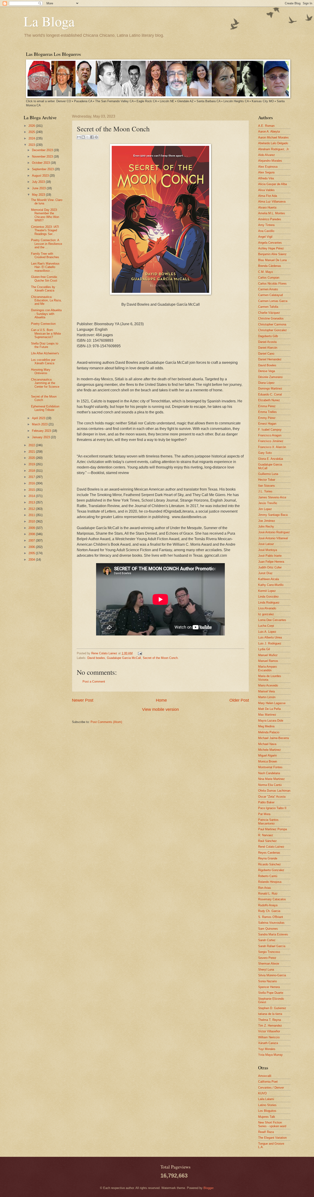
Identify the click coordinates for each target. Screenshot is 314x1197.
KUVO (262, 1093)
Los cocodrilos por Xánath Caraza (43, 361)
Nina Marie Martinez (271, 779)
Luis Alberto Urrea (270, 637)
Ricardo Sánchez (269, 864)
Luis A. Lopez (267, 631)
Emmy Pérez (267, 418)
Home (161, 700)
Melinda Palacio (268, 732)
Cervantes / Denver (271, 1087)
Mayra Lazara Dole (270, 720)
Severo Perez (267, 958)
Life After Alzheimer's (45, 353)
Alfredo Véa (266, 178)
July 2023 (39, 182)
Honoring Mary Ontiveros (40, 371)
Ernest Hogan (267, 423)
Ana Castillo (266, 231)
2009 (32, 528)
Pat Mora (264, 814)
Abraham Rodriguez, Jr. (273, 149)
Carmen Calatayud (270, 295)
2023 (32, 145)
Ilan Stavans (266, 485)
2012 (32, 509)
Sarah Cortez (267, 940)
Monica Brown (267, 761)
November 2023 (43, 156)
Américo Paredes (269, 219)
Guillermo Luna (268, 474)
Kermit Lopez (267, 591)
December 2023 (43, 150)
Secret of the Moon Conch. (161, 658)
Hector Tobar (266, 479)
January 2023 (41, 437)
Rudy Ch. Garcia (269, 911)
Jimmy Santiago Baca (273, 515)
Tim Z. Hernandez (270, 1025)
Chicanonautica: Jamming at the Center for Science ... (45, 385)
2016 (32, 483)
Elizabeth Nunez (269, 400)
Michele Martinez (269, 749)
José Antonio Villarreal (273, 538)
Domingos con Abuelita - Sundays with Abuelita (46, 313)
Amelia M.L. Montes (271, 213)
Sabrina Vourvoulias (271, 922)
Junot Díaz (265, 573)
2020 (32, 458)
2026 (32, 125)
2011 (32, 515)
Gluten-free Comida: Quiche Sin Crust (44, 278)
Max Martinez (267, 714)
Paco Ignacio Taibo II (272, 808)
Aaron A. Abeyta (269, 131)
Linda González (268, 596)
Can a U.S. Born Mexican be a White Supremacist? (46, 333)
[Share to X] (87, 137)
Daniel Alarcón (267, 347)
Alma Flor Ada (267, 196)
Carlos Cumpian (268, 277)
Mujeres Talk (266, 1116)
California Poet (268, 1081)
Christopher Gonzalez (272, 330)
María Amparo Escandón (267, 668)
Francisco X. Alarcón (272, 447)
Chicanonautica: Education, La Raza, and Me (46, 300)
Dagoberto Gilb (268, 336)
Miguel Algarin (267, 755)
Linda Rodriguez (269, 602)
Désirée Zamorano (270, 377)
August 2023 (41, 175)
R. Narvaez (265, 835)
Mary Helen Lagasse (271, 703)
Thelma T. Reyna (269, 1020)
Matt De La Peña (269, 709)
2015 (32, 489)
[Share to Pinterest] (96, 137)
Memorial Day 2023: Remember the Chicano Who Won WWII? (45, 215)
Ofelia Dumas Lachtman (274, 790)
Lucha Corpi (266, 625)
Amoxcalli (264, 1076)
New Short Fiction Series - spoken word (272, 1124)
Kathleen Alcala (268, 579)
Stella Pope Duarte (270, 992)
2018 (32, 470)
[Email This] (79, 137)
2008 (32, 534)
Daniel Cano (266, 353)
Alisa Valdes (266, 190)
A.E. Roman (266, 125)
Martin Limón (266, 697)
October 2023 (41, 162)
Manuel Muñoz (268, 655)
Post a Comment (94, 681)
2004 (32, 559)
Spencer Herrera (269, 987)
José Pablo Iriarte (270, 555)
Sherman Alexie (268, 963)
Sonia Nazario (267, 981)
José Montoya (267, 550)
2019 (32, 464)
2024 (32, 138)
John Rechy (266, 526)
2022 (32, 445)
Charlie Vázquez (269, 312)
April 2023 (39, 418)
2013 (32, 502)
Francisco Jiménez (270, 441)
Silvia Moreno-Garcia (272, 975)
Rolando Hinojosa (269, 882)
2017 (32, 477)
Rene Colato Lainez (104, 653)
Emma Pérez (267, 406)
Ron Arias (264, 887)
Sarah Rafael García (271, 946)
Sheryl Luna (266, 969)
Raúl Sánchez (267, 841)
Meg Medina (266, 726)
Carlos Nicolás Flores (272, 283)
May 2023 (39, 194)
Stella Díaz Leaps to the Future (44, 345)
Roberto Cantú (267, 876)
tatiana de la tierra (270, 1014)
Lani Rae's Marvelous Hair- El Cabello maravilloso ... (45, 267)
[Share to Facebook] (92, 137)
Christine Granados (271, 318)
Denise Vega (266, 371)
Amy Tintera (266, 225)
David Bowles (267, 365)
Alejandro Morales (270, 160)
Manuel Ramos (268, 661)
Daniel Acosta (267, 342)
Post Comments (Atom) (106, 722)
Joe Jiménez (266, 520)
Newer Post (82, 700)
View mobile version (160, 709)
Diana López (266, 382)
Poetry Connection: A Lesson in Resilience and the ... (46, 243)
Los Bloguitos (267, 1110)
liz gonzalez (266, 614)
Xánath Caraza (268, 1043)
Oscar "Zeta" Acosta (271, 796)
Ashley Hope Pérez (271, 248)
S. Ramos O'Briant (270, 917)
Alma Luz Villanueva (271, 201)
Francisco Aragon (269, 435)
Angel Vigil (265, 236)
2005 (32, 553)
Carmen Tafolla (268, 306)
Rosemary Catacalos (272, 899)
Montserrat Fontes (270, 767)
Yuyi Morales (266, 1049)
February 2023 (42, 430)
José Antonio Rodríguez (274, 532)
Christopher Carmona (272, 324)
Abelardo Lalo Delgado (273, 143)
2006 (32, 547)
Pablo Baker (266, 802)
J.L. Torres (265, 491)
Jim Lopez (265, 509)
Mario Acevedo (268, 685)
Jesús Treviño (267, 503)
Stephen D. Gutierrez (272, 1008)
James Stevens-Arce (272, 497)
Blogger (208, 1188)
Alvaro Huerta (267, 207)
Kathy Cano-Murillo (270, 585)
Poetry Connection (43, 323)
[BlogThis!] (83, 137)
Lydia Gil (264, 649)
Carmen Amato (268, 289)
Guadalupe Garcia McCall (124, 658)
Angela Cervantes (270, 242)
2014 (32, 496)
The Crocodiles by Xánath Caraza (43, 288)
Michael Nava (267, 744)
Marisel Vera (266, 691)
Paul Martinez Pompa (272, 829)
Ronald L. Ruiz (268, 893)
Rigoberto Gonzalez (271, 870)
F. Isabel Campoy (270, 429)
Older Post (239, 700)
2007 (32, 540)
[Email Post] (139, 653)
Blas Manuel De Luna (272, 260)
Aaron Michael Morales (273, 137)
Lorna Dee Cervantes (272, 620)
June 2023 (39, 188)
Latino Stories (267, 1105)
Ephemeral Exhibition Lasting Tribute (45, 408)
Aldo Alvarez (266, 155)
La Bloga (49, 21)
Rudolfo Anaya (267, 905)
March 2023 (40, 424)
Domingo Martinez (270, 388)
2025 (32, 132)
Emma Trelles (267, 412)
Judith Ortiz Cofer (270, 567)
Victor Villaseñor (269, 1031)
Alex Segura (266, 172)
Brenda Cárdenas (269, 266)
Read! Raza (266, 1132)
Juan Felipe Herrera (271, 561)
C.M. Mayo (265, 272)
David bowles (96, 658)
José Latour (266, 544)
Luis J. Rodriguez (269, 643)
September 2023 (43, 169)
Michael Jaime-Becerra (273, 738)
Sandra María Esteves (273, 934)
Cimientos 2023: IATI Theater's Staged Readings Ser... (45, 230)
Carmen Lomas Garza (272, 301)
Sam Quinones (268, 928)
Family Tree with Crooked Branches (45, 255)
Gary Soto (265, 453)
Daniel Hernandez (270, 359)
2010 (32, 521)
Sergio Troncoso (269, 952)
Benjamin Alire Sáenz (272, 254)
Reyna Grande (267, 858)
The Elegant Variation (272, 1137)
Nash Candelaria (269, 773)
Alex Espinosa (267, 166)
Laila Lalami (266, 1099)
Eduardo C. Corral (270, 394)
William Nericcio (269, 1037)
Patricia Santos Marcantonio (268, 821)
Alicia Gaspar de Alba (272, 184)
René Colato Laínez (271, 846)
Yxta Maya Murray (270, 1054)
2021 (32, 451)
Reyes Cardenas (269, 852)
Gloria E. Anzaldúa (270, 458)
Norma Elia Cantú (270, 785)
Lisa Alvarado (267, 608)
